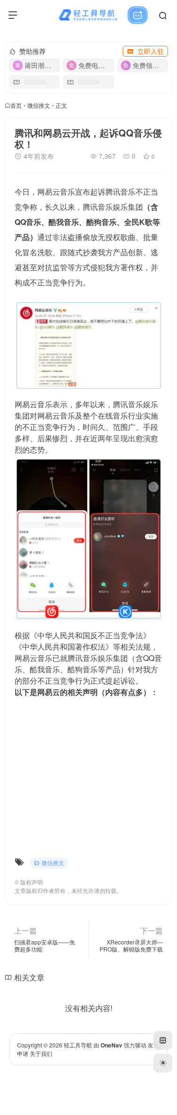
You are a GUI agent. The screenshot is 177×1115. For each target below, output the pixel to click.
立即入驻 (150, 51)
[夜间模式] (162, 1063)
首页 (16, 105)
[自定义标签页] (162, 1040)
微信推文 (38, 105)
